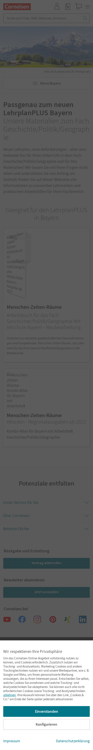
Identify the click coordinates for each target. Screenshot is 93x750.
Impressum (11, 741)
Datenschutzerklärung (73, 741)
